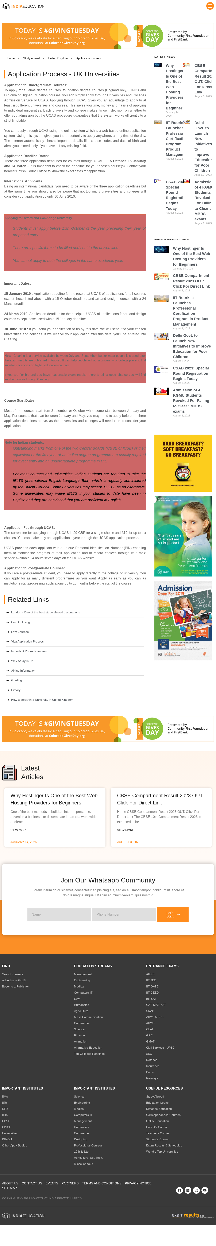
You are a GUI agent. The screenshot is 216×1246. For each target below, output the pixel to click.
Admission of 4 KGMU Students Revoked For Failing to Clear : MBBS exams (191, 401)
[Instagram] (196, 1190)
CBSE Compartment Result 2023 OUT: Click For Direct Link (191, 280)
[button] (210, 6)
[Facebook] (179, 1190)
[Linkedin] (188, 1190)
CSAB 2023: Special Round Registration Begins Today (191, 373)
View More (19, 830)
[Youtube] (204, 1190)
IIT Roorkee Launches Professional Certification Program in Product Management (177, 139)
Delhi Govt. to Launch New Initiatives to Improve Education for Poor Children (192, 346)
